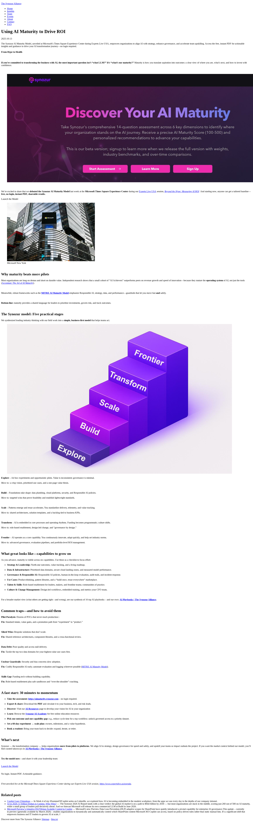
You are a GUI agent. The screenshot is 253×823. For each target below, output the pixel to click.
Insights (10, 11)
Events (10, 16)
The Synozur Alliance (11, 3)
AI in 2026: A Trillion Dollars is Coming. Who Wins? (32, 804)
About (10, 19)
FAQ (9, 24)
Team (9, 14)
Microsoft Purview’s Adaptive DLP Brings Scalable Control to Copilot (39, 809)
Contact (10, 21)
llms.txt (54, 819)
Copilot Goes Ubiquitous (18, 801)
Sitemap (45, 819)
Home (10, 8)
